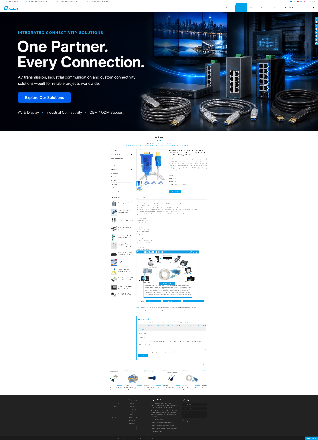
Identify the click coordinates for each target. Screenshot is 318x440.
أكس (113, 420)
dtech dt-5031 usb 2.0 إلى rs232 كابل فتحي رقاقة (140, 389)
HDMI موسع (131, 406)
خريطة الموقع (115, 417)
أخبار (262, 7)
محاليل (250, 7)
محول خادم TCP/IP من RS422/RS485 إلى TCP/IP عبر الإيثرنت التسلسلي (125, 245)
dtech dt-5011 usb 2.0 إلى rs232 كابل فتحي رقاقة (121, 389)
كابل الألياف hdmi (115, 154)
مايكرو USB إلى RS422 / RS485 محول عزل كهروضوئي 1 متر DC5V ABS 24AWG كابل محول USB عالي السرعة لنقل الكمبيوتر (168, 307)
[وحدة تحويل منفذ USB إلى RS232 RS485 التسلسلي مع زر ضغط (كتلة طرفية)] (114, 262)
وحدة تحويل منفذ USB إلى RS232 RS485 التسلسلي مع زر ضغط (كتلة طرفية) (125, 262)
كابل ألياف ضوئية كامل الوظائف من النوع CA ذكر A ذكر (125, 228)
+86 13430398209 (158, 419)
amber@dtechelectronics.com (69, 2)
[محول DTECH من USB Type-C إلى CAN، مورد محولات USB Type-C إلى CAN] (114, 287)
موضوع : (172, 327)
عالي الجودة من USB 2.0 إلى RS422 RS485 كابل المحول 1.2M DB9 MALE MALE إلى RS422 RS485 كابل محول (165, 310)
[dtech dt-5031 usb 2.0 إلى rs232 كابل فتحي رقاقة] (140, 377)
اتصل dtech (114, 409)
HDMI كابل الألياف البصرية (134, 417)
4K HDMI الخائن (132, 420)
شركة (302, 7)
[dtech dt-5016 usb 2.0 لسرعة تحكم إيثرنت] (160, 377)
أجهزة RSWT (132, 423)
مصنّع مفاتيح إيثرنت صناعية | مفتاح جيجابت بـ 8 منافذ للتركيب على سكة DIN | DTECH (125, 203)
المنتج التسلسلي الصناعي (117, 158)
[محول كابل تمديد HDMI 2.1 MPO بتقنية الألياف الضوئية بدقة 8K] (114, 237)
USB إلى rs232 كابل (133, 426)
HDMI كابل (131, 403)
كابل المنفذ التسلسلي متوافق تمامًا (173, 301)
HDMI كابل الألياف (133, 409)
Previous (203, 365)
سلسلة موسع (114, 166)
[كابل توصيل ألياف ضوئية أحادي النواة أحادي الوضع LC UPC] (114, 271)
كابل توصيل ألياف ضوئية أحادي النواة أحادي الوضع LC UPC (124, 270)
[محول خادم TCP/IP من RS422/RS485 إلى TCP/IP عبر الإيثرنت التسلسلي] (114, 246)
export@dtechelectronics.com (39, 2)
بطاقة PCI (113, 181)
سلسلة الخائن (114, 162)
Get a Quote (289, 7)
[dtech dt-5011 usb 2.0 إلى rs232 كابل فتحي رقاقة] (121, 377)
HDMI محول (131, 415)
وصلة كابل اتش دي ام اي (134, 429)
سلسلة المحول (114, 169)
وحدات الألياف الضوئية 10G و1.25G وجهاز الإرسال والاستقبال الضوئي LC (125, 279)
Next (206, 365)
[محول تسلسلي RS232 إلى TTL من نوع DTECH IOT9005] (114, 212)
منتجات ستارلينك (115, 173)
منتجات (239, 7)
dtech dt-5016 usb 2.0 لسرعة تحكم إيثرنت (159, 389)
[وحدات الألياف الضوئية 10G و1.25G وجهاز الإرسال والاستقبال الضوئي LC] (114, 279)
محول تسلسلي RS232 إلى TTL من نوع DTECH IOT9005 (125, 211)
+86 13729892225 (13, 2)
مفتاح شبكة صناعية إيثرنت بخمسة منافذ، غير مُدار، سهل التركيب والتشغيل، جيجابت (125, 253)
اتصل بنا (174, 191)
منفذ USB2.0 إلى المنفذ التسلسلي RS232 (194, 301)
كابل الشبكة (113, 177)
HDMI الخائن (132, 412)
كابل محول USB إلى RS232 (154, 301)
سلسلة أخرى (114, 184)
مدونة (113, 415)
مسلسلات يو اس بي (115, 192)
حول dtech (114, 406)
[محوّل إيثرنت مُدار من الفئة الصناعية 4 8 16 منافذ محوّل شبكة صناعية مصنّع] (114, 220)
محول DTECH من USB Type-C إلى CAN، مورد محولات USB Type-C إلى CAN (125, 287)
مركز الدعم (274, 7)
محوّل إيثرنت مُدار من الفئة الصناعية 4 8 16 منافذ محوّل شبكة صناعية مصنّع (125, 220)
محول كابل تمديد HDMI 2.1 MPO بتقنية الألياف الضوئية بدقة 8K (125, 236)
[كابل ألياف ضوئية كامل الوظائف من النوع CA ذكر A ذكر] (114, 229)
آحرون (112, 188)
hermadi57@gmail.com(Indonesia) (101, 2)
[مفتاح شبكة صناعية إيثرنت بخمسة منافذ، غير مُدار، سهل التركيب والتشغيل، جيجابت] (114, 254)
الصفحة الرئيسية (225, 7)
